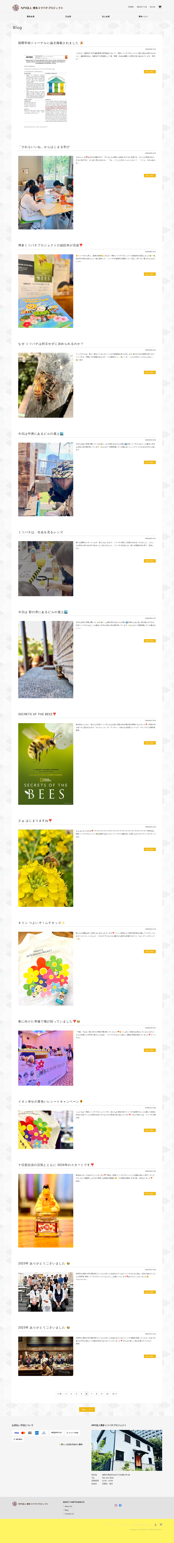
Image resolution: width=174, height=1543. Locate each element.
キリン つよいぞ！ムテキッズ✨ (41, 923)
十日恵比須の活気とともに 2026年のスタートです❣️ (56, 1165)
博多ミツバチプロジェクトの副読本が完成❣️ (50, 245)
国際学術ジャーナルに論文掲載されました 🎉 (51, 43)
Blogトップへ (87, 1409)
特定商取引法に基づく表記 (141, 1524)
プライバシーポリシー (122, 1524)
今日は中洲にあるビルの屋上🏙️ (41, 433)
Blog (152, 7)
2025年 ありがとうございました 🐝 (44, 1263)
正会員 (68, 16)
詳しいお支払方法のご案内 (72, 1444)
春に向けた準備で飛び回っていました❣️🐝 (49, 1021)
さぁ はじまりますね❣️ (35, 820)
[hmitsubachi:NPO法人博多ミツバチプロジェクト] (126, 1450)
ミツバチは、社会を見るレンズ (40, 532)
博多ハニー (143, 16)
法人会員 (106, 16)
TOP (109, 1524)
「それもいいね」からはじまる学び (44, 147)
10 (107, 1394)
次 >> (114, 1394)
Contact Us (69, 1514)
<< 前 (59, 1394)
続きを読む (150, 72)
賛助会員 (31, 16)
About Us (142, 7)
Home (131, 7)
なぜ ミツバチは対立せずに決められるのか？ (51, 344)
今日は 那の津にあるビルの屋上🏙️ (43, 612)
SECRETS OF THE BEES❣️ (37, 714)
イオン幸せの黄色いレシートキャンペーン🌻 (50, 1101)
